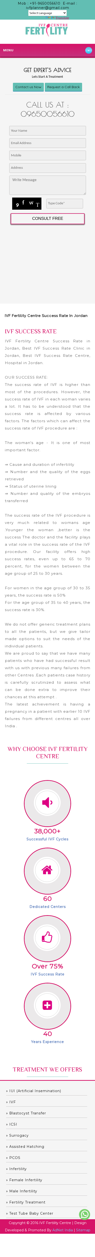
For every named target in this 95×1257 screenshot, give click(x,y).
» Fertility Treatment (26, 1202)
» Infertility (16, 1169)
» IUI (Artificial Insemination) (33, 1091)
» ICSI (11, 1124)
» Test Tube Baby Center (29, 1213)
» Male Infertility (21, 1191)
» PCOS (13, 1158)
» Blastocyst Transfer (26, 1113)
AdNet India (62, 1230)
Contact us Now (28, 87)
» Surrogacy (17, 1135)
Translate (62, 18)
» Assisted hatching (25, 1146)
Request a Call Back (63, 87)
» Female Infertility (24, 1180)
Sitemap (83, 1230)
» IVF (11, 1102)
